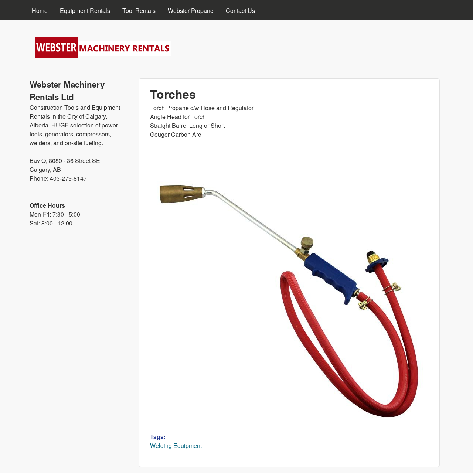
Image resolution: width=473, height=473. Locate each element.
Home (40, 10)
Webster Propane (191, 10)
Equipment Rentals (85, 10)
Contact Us (240, 10)
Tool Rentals (139, 10)
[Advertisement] (78, 356)
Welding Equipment (176, 445)
